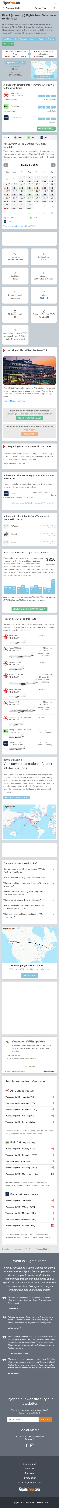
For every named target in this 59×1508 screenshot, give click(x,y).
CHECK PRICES (30, 976)
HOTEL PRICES (29, 434)
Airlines (41, 39)
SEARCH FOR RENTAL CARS (29, 418)
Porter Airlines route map (41, 1237)
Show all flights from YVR (14, 463)
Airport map (29, 1469)
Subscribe (45, 1419)
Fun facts (29, 1473)
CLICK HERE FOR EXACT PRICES (28, 609)
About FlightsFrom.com (29, 1482)
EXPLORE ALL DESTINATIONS (16, 798)
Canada (5, 1249)
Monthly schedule (10, 39)
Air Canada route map (32, 1134)
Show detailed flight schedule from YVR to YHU (32, 503)
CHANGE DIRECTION (16, 63)
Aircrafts (51, 39)
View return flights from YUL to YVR (19, 226)
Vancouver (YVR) (22, 1249)
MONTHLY (7, 138)
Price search (8, 44)
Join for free (29, 1066)
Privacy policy (29, 1478)
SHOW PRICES (44, 128)
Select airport (29, 1464)
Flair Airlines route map (39, 1185)
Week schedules (26, 39)
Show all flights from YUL (14, 401)
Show (44, 298)
